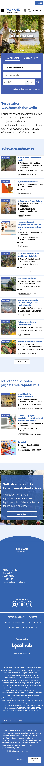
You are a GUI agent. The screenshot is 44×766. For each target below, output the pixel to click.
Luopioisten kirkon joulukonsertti (13, 693)
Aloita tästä (22, 514)
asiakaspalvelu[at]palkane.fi (14, 582)
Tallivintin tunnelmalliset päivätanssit (14, 685)
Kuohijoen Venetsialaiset (12, 673)
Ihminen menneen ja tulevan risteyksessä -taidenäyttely (20, 683)
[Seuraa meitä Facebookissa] (22, 604)
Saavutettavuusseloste (15, 622)
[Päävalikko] (2, 10)
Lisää (40, 3)
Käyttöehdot (35, 622)
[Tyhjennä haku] (32, 82)
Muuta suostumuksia (14, 720)
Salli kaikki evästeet (34, 760)
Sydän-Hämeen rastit (30, 673)
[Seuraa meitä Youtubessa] (15, 604)
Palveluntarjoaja (31, 628)
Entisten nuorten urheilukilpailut (17, 688)
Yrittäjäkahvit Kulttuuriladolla (13, 668)
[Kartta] (25, 10)
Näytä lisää (23, 362)
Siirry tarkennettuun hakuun (25, 89)
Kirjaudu (37, 10)
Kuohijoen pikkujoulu (24, 700)
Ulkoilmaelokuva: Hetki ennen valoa (28, 670)
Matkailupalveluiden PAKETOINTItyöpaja (24, 710)
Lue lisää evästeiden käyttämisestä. (17, 751)
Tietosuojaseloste (16, 617)
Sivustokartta (12, 628)
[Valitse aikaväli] (27, 82)
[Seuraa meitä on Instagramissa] (29, 604)
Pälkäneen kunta (9, 570)
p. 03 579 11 (7, 579)
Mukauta (20, 760)
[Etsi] (29, 10)
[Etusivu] (13, 10)
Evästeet (33, 617)
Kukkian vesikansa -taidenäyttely (29, 680)
